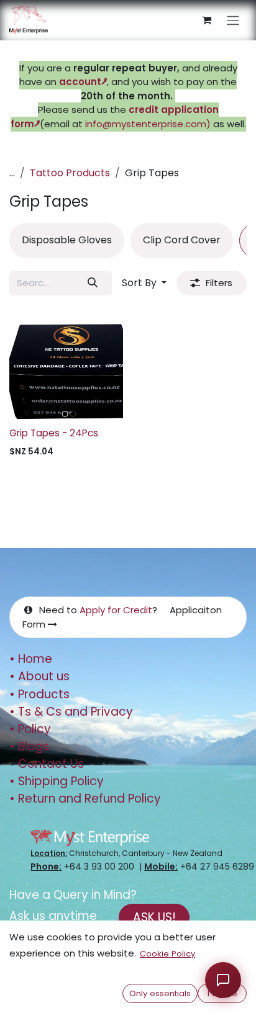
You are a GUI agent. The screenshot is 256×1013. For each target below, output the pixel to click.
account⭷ (83, 81)
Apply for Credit (116, 609)
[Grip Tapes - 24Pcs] (66, 364)
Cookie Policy (167, 954)
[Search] (93, 283)
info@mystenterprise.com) (148, 123)
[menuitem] (66, 240)
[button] (144, 283)
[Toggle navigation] (233, 20)
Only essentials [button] (160, 993)
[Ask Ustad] (223, 980)
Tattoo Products (70, 173)
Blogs (29, 746)
